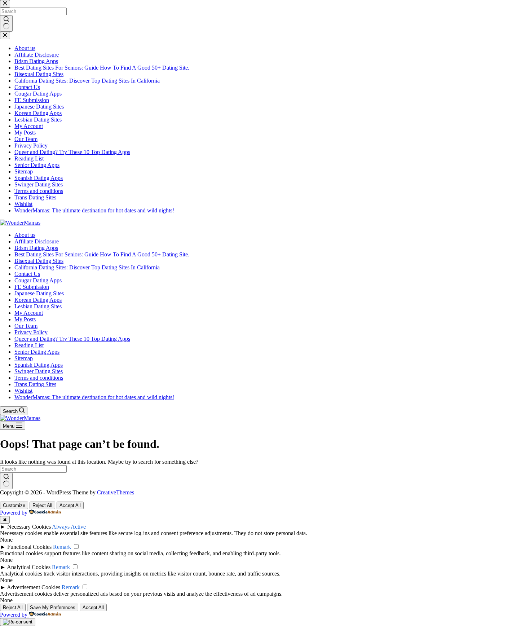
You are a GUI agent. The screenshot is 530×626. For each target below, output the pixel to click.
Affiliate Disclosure (36, 241)
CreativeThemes (115, 492)
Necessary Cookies (29, 527)
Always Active (69, 527)
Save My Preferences (52, 607)
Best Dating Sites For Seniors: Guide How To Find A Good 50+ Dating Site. (101, 254)
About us (24, 235)
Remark (62, 547)
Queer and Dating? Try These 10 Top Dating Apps (72, 339)
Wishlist (23, 391)
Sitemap (23, 358)
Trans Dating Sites (35, 384)
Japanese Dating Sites (39, 293)
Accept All (70, 505)
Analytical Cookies (28, 567)
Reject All (42, 505)
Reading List (29, 345)
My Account (28, 313)
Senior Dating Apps (36, 352)
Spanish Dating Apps (38, 365)
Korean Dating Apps (38, 300)
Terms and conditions (38, 378)
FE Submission (31, 287)
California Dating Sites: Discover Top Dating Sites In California (87, 267)
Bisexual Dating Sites (38, 261)
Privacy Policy (31, 332)
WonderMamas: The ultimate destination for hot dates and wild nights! (94, 397)
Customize (14, 505)
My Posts (25, 319)
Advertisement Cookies (33, 587)
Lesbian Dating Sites (38, 306)
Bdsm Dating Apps (36, 248)
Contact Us (27, 274)
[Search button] (6, 481)
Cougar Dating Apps (38, 280)
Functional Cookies (29, 547)
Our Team (25, 326)
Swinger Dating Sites (38, 371)
